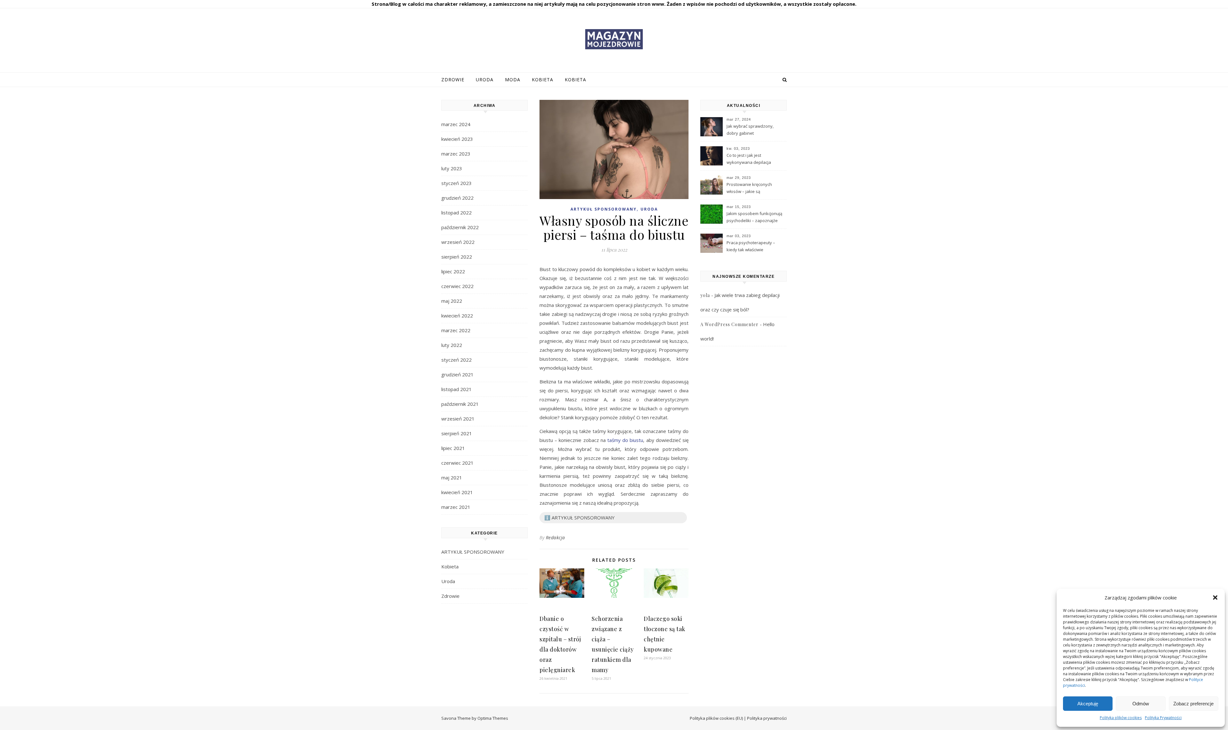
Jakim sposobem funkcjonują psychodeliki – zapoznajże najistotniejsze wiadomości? (754, 218)
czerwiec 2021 (457, 463)
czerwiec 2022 (457, 286)
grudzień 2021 (457, 374)
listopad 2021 (456, 389)
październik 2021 (460, 404)
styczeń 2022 (456, 360)
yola (705, 295)
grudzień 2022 (457, 198)
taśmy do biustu (625, 440)
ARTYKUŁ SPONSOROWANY (472, 552)
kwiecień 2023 (457, 139)
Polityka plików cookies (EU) (716, 718)
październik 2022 (460, 227)
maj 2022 (451, 301)
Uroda (484, 79)
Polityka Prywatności (1163, 717)
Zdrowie (452, 79)
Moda (512, 79)
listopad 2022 (456, 212)
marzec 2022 (455, 330)
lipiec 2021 (453, 448)
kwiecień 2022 (457, 315)
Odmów (1140, 703)
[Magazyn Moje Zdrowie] (614, 39)
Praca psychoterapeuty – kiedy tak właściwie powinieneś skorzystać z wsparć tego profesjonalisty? (755, 247)
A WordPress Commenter (729, 324)
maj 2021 (451, 477)
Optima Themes (492, 718)
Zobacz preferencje (1193, 703)
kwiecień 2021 (457, 492)
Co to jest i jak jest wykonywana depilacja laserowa (749, 159)
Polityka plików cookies (1121, 717)
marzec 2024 (455, 124)
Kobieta (542, 79)
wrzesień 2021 (458, 418)
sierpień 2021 (456, 433)
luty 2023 (451, 168)
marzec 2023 (455, 153)
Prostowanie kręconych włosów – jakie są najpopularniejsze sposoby (753, 188)
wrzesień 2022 (458, 242)
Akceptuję (1087, 703)
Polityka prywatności (767, 718)
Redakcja (555, 537)
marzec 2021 (455, 507)
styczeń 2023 (456, 183)
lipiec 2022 (453, 271)
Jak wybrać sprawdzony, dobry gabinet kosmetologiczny (750, 130)
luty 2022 (451, 345)
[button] (1215, 597)
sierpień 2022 (456, 256)
